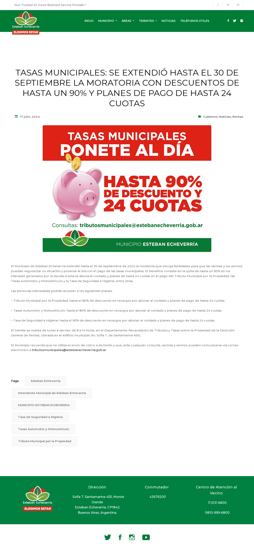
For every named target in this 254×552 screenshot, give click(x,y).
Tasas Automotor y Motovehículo (43, 429)
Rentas (237, 117)
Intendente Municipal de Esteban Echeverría (52, 393)
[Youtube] (146, 537)
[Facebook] (228, 21)
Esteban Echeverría (45, 381)
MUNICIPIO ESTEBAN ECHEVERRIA (44, 405)
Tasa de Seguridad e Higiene (40, 417)
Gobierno (210, 117)
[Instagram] (242, 21)
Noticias (225, 117)
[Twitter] (234, 21)
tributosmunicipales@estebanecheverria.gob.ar (69, 350)
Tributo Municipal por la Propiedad (44, 441)
